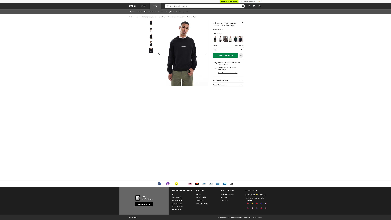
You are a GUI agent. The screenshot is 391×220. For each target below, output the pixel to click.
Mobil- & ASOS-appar (227, 194)
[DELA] (242, 23)
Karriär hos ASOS (201, 197)
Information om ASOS (223, 217)
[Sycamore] (235, 39)
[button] (225, 55)
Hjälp (173, 194)
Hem (130, 17)
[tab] (132, 11)
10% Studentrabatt (177, 206)
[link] (215, 39)
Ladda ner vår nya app (229, 1)
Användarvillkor (248, 217)
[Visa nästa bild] (203, 53)
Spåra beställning (177, 197)
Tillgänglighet (258, 217)
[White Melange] (220, 39)
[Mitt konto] (249, 6)
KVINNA (144, 6)
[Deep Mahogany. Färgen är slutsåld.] (225, 39)
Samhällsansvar (200, 200)
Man (136, 17)
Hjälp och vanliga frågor (247, 1)
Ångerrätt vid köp (177, 203)
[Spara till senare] (241, 55)
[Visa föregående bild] (161, 53)
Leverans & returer (177, 200)
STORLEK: (216, 45)
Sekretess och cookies (236, 217)
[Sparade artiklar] (254, 6)
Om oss (198, 194)
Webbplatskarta (176, 209)
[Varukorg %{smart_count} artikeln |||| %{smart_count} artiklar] (259, 6)
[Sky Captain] (240, 39)
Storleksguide (239, 45)
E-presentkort (224, 197)
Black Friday (224, 200)
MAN (156, 6)
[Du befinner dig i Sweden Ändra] (259, 1)
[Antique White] (230, 39)
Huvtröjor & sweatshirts (149, 17)
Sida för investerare (202, 203)
